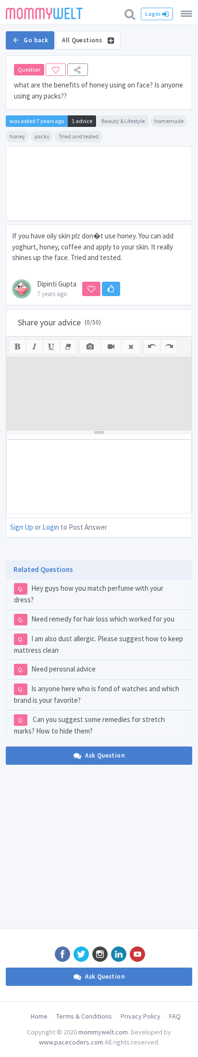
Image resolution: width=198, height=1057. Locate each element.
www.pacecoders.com (71, 1042)
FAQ (175, 1016)
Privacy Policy (141, 1016)
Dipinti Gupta (56, 283)
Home (39, 1016)
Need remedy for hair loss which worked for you (96, 618)
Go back (36, 40)
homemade (169, 120)
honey (17, 136)
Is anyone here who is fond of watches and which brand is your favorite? (96, 694)
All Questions (82, 40)
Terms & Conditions (84, 1016)
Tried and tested (79, 136)
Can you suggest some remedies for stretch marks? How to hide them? (89, 725)
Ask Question (104, 755)
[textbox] (99, 393)
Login (153, 13)
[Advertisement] (99, 183)
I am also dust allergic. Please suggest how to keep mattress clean (98, 644)
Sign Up (21, 527)
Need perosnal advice (57, 668)
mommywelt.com (103, 1032)
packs (42, 136)
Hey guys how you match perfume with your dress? (88, 594)
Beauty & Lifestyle (123, 120)
